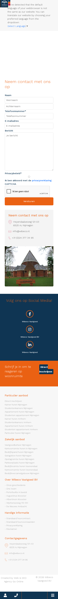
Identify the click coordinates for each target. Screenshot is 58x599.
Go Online (18, 581)
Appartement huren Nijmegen (19, 412)
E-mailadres (12, 121)
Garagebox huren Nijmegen (18, 455)
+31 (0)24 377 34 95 (23, 237)
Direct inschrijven (45, 369)
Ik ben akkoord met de (28, 180)
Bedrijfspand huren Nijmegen (19, 452)
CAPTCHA (10, 184)
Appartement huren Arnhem (19, 426)
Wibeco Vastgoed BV (30, 337)
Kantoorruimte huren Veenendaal (21, 470)
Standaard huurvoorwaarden (20, 522)
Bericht (9, 130)
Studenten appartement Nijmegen (22, 415)
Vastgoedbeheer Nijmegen (18, 445)
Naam (8, 95)
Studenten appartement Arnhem (21, 429)
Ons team (11, 488)
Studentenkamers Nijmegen (19, 408)
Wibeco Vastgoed (30, 322)
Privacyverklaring (14, 525)
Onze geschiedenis (15, 485)
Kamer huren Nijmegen (16, 404)
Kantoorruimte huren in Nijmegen (21, 448)
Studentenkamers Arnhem (18, 422)
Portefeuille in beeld (16, 492)
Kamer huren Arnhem (15, 419)
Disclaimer (11, 529)
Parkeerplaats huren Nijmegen (20, 462)
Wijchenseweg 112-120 (17, 503)
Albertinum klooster (16, 499)
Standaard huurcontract (18, 518)
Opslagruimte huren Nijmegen (19, 459)
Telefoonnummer (15, 111)
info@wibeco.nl (21, 231)
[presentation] (27, 191)
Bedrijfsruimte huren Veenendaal (21, 466)
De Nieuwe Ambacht (16, 506)
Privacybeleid (13, 173)
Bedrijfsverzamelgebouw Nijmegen (22, 473)
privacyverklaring (42, 180)
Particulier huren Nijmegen (17, 433)
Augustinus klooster (16, 496)
